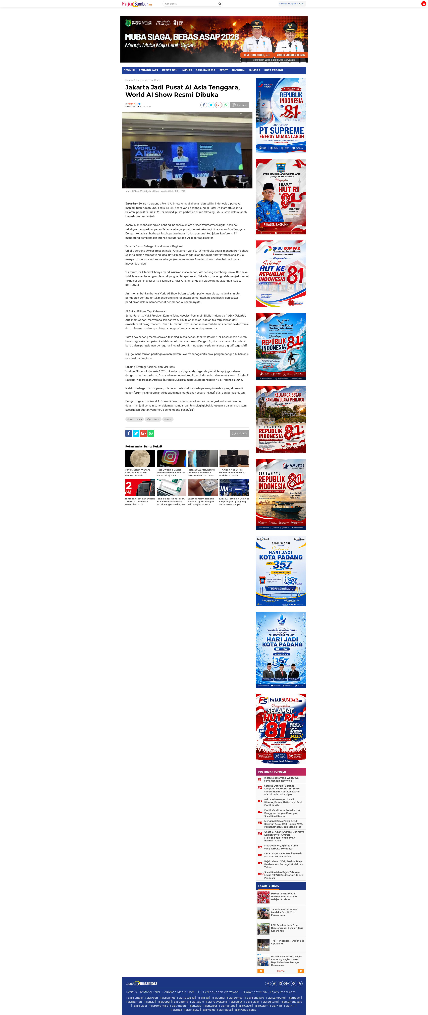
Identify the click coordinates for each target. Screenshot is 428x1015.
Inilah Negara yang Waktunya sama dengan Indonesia (281, 779)
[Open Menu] (423, 3)
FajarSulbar (251, 1001)
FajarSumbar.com (283, 992)
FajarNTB (276, 1005)
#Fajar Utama (153, 419)
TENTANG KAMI (148, 70)
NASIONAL (238, 70)
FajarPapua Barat (245, 1009)
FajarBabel (293, 997)
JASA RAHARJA (205, 70)
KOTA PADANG (273, 70)
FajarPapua (224, 1009)
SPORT (224, 70)
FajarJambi (218, 997)
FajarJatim (197, 1001)
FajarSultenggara (291, 1001)
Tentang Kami (150, 992)
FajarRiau (203, 997)
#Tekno (168, 419)
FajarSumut (167, 997)
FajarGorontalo (158, 1005)
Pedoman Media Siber (178, 992)
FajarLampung (275, 997)
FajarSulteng (269, 1001)
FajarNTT (290, 1005)
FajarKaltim (261, 1005)
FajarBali (176, 1009)
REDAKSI (129, 70)
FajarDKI (149, 1001)
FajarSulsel (139, 1005)
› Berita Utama (139, 80)
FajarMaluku (191, 1009)
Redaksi (131, 992)
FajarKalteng (227, 1005)
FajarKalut (194, 1005)
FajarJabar (163, 1001)
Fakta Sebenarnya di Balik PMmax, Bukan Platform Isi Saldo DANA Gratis (283, 802)
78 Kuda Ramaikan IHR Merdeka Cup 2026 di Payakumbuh (284, 912)
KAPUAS (187, 70)
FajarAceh (151, 997)
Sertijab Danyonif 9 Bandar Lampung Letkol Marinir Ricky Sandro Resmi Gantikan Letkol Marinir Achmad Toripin (282, 790)
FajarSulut (235, 1001)
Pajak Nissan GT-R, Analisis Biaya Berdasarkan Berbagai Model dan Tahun (283, 864)
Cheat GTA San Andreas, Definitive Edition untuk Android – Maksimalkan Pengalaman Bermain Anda (284, 836)
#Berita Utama (134, 419)
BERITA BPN (169, 70)
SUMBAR (254, 70)
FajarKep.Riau (186, 997)
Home (128, 80)
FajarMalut (208, 1009)
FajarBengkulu (254, 997)
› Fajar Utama (154, 80)
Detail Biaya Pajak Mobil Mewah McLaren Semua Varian (283, 855)
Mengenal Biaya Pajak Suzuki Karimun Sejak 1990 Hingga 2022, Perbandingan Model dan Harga (283, 824)
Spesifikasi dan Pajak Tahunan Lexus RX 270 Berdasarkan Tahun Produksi (283, 875)
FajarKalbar (210, 1005)
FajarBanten (134, 1001)
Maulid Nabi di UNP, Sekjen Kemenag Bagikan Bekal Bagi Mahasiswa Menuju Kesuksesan (286, 960)
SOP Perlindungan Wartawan (217, 992)
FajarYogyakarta (216, 1001)
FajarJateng (180, 1001)
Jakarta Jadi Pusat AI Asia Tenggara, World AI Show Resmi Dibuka (182, 91)
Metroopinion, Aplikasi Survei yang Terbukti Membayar (281, 847)
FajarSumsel (235, 997)
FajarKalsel (245, 1005)
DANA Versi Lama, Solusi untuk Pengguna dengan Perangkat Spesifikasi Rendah (282, 813)
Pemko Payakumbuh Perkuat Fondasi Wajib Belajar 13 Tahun (284, 896)
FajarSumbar (134, 997)
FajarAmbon (178, 1005)
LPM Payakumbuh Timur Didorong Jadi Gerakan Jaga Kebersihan (287, 928)
